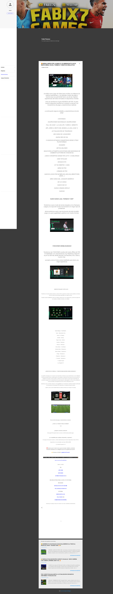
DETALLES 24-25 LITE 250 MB (60, 485)
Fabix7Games (45, 39)
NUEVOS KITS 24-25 (60, 494)
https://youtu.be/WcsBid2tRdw (61, 460)
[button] (79, 64)
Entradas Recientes (75, 555)
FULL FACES (60, 497)
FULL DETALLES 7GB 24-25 (60, 488)
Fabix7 (10, 10)
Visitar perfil (10, 13)
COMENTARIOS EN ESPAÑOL (60, 499)
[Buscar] (90, 3)
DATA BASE (60, 473)
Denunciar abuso (4, 74)
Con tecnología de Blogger (65, 590)
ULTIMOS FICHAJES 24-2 (60, 475)
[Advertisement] (50, 19)
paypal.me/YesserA (65, 452)
